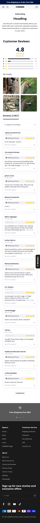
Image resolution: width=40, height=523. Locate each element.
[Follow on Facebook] (3, 504)
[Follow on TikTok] (19, 504)
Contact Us (26, 446)
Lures (4, 442)
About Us (5, 457)
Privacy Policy (7, 468)
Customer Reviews (9, 464)
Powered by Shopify (29, 517)
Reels (4, 439)
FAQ (23, 442)
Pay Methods (27, 439)
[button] (18, 59)
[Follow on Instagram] (9, 504)
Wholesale (6, 479)
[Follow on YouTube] (14, 504)
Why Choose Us (8, 461)
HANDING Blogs (7, 446)
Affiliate (5, 475)
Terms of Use (7, 472)
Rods (4, 435)
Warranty (25, 435)
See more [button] (25, 165)
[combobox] (35, 124)
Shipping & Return (28, 431)
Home (4, 431)
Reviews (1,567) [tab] (11, 116)
